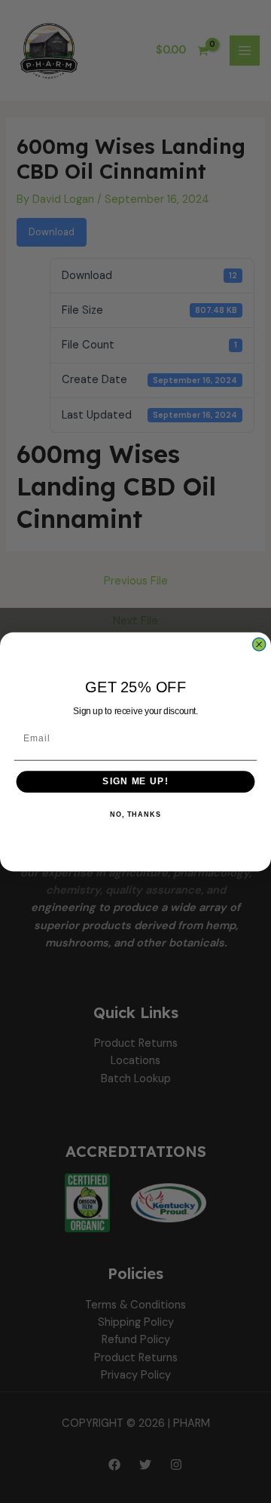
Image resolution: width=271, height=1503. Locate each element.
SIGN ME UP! (135, 781)
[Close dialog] (259, 643)
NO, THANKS (135, 814)
